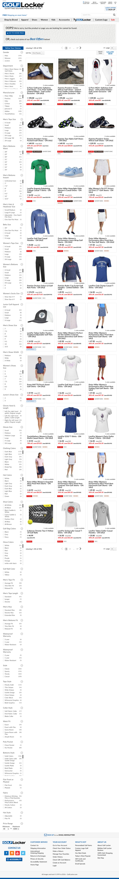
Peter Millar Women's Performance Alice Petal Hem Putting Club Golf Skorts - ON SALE (101, 387)
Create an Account (59, 863)
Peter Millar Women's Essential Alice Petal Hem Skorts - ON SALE (40, 484)
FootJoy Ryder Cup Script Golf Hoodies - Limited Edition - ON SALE (70, 287)
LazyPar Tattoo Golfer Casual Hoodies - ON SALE (100, 532)
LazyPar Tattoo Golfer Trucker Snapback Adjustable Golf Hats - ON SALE (40, 335)
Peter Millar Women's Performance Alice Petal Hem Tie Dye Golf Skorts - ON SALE (101, 240)
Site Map (101, 858)
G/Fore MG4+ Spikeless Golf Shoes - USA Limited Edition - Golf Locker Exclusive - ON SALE (101, 90)
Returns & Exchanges (38, 856)
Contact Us (34, 845)
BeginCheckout (94, 3)
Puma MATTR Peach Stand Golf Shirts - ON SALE (38, 385)
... (73, 48)
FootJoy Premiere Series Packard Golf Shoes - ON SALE (40, 140)
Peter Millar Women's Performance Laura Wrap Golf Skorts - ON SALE (70, 240)
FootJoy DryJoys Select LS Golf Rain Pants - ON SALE (40, 287)
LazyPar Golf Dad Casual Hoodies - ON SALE (37, 239)
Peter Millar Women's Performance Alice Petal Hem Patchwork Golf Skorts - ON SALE (101, 484)
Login (55, 866)
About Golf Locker (104, 845)
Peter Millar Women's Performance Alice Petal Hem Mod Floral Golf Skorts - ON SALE (101, 335)
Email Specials (80, 864)
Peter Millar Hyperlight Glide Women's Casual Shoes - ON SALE (70, 190)
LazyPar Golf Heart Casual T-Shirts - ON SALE (70, 385)
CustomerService (103, 3)
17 (77, 48)
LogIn (115, 3)
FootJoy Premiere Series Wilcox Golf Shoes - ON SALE (101, 140)
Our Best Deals (80, 853)
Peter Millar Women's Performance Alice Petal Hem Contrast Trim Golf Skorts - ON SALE (70, 484)
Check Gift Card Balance (61, 860)
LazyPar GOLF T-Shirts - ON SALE (69, 437)
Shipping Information (38, 848)
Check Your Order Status (62, 848)
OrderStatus (110, 3)
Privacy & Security (36, 859)
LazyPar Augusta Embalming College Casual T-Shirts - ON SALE (39, 190)
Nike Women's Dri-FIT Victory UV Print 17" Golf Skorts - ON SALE (101, 190)
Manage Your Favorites (61, 854)
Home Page (34, 865)
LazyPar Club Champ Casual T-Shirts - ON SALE (101, 287)
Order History (58, 857)
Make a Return (58, 851)
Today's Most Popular (83, 856)
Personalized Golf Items (83, 845)
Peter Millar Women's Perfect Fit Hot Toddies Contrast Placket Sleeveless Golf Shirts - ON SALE (71, 335)
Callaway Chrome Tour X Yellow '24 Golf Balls (40, 532)
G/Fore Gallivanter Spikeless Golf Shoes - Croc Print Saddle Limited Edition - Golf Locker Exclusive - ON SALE (39, 90)
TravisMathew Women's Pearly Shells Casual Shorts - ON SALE (40, 437)
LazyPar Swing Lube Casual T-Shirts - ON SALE (70, 532)
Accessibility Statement (38, 862)
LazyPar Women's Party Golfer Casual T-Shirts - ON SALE (101, 437)
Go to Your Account (60, 845)
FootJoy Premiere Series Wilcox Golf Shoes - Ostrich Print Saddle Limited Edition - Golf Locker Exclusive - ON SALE (70, 91)
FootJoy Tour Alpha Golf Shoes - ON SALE (70, 140)
